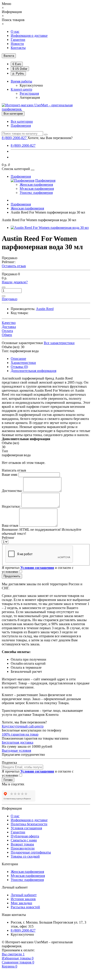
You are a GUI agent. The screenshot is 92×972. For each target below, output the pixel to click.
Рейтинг (8, 538)
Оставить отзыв (14, 266)
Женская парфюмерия (36, 184)
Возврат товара (22, 844)
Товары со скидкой (25, 856)
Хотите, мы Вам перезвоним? (50, 138)
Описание (18, 358)
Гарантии (18, 40)
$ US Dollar (20, 68)
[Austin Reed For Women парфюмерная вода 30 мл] (50, 227)
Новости (17, 44)
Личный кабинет (24, 895)
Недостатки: (11, 506)
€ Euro (17, 64)
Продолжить (12, 576)
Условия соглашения (26, 828)
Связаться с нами (24, 840)
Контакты (18, 48)
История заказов (23, 899)
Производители (23, 848)
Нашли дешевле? (15, 282)
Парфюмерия (21, 125)
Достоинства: (12, 491)
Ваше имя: (10, 474)
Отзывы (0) (19, 367)
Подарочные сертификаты (31, 852)
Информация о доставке (29, 35)
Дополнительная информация (33, 371)
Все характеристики (59, 343)
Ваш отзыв (10, 525)
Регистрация (29, 93)
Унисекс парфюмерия (36, 192)
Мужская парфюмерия (37, 188)
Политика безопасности (29, 824)
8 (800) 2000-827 (23, 145)
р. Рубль (18, 73)
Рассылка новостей (25, 907)
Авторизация (30, 97)
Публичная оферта (25, 836)
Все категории (22, 121)
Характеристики (23, 363)
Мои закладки (21, 903)
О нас (15, 31)
